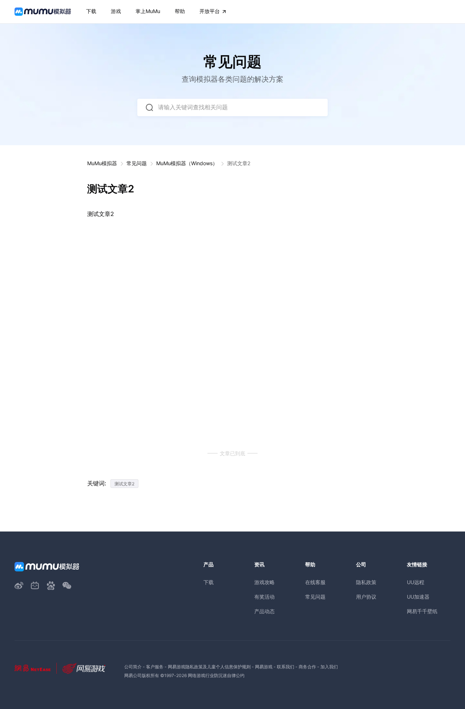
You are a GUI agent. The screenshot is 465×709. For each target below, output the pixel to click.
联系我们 (285, 666)
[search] (149, 107)
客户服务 (154, 666)
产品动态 (264, 611)
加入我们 (329, 666)
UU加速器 (418, 597)
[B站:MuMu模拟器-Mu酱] (35, 585)
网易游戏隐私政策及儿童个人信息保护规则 (209, 666)
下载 (208, 582)
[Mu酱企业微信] (66, 585)
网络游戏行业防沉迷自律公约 (216, 675)
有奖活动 (264, 597)
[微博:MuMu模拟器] (19, 585)
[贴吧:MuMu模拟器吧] (50, 585)
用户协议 (366, 597)
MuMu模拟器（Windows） (187, 163)
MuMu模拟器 (102, 163)
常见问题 (136, 163)
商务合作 (307, 666)
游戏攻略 (264, 582)
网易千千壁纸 (422, 611)
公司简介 (133, 666)
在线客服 (315, 582)
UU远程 (415, 582)
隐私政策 (366, 582)
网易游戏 (263, 666)
